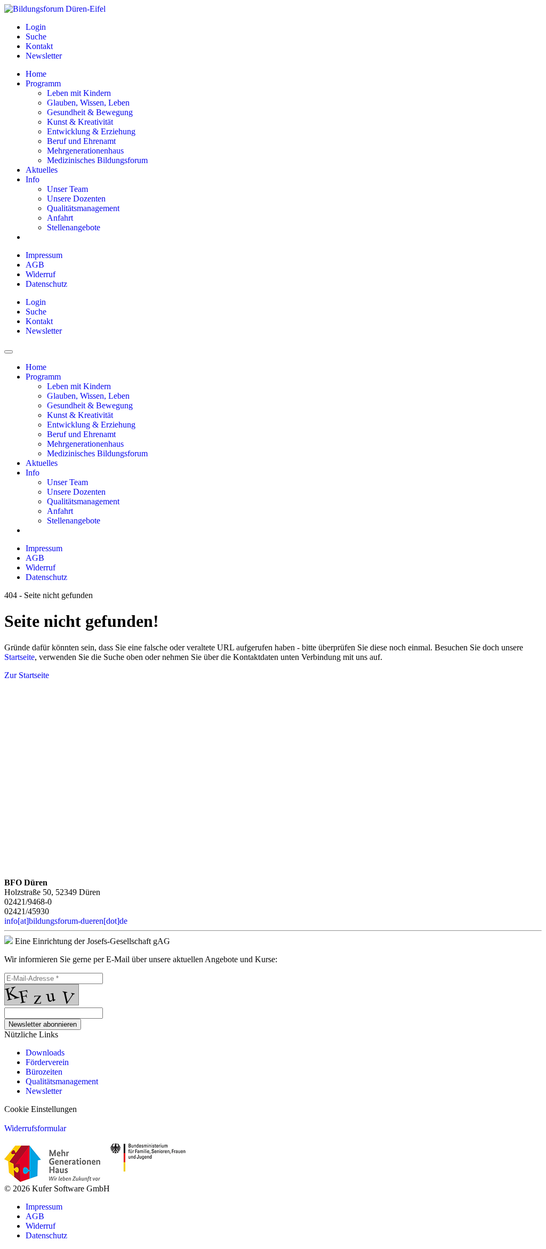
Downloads (45, 1052)
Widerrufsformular (35, 1128)
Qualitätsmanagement (62, 1081)
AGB (35, 264)
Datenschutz (46, 283)
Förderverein (47, 1062)
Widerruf (40, 274)
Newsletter (44, 1090)
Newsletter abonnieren (43, 1024)
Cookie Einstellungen (40, 1109)
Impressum (44, 255)
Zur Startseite (26, 675)
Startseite (19, 657)
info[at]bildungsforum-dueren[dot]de (65, 920)
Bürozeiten (44, 1071)
